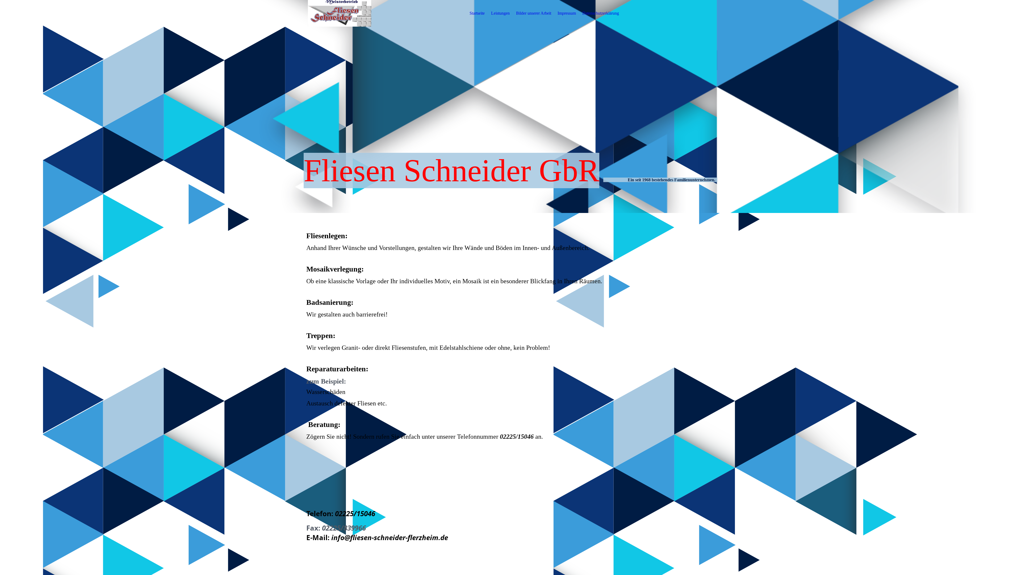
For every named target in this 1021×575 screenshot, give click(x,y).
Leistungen (500, 13)
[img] (339, 13)
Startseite (477, 13)
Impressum (567, 13)
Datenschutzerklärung (600, 13)
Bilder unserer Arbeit (533, 13)
